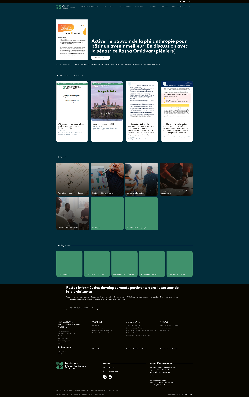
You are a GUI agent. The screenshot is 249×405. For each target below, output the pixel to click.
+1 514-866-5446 (112, 371)
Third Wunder (188, 394)
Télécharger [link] (100, 58)
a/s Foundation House (158, 380)
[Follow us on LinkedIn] (180, 1)
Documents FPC (98, 130)
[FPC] (65, 7)
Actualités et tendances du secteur (70, 132)
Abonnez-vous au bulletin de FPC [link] (82, 308)
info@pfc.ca (110, 367)
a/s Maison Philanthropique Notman (163, 367)
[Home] (57, 64)
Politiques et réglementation (67, 134)
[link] (72, 101)
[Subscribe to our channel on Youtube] (184, 1)
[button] (89, 7)
